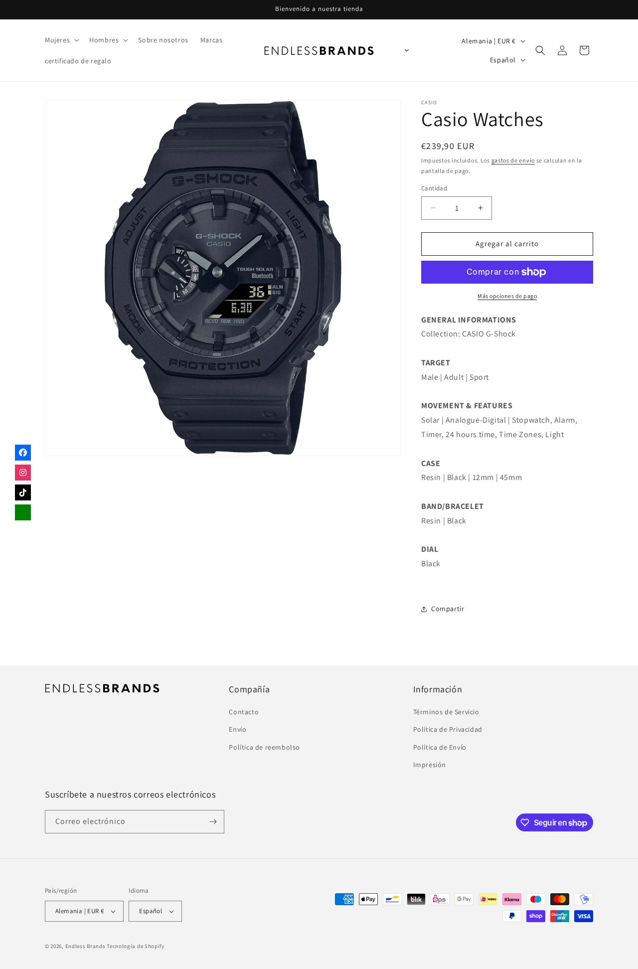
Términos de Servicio (446, 711)
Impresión (429, 764)
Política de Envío (440, 747)
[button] (61, 39)
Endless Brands (85, 946)
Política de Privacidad (447, 729)
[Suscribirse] (213, 821)
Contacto (244, 711)
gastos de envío (513, 160)
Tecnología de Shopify (135, 946)
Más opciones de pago (507, 296)
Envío (237, 729)
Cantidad (434, 188)
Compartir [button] (447, 608)
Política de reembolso (264, 747)
